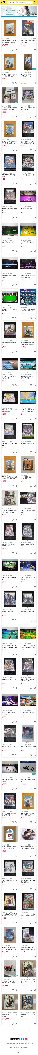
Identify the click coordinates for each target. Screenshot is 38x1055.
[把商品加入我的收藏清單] (13, 50)
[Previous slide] (3, 28)
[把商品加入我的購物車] (16, 50)
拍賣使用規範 (24, 1048)
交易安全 (19, 1052)
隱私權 (17, 1048)
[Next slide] (17, 28)
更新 (31, 1043)
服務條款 (11, 1048)
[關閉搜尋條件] (18, 2)
